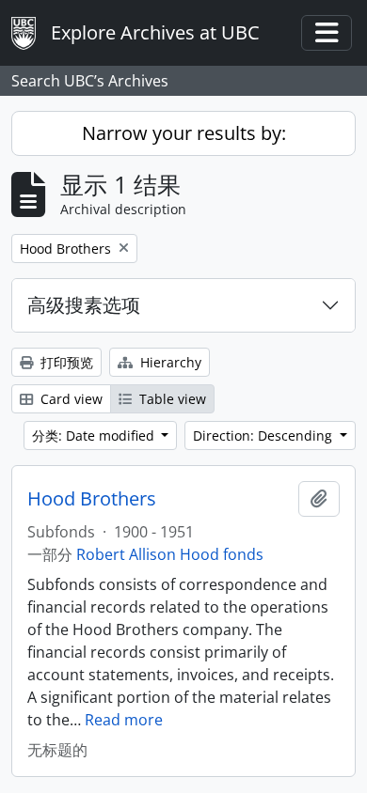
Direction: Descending (264, 435)
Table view (171, 399)
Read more (124, 719)
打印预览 (65, 362)
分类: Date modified (95, 435)
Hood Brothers (91, 499)
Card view (70, 399)
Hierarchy (168, 362)
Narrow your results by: (184, 133)
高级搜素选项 (83, 305)
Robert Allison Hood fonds (169, 554)
